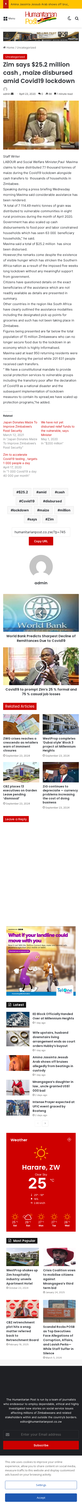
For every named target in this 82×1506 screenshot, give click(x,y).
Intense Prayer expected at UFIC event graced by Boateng (54, 1106)
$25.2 (23, 492)
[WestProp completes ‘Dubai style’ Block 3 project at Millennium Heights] (61, 724)
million (65, 510)
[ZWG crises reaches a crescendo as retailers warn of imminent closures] (21, 724)
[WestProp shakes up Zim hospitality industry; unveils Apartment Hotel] (22, 1257)
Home (10, 47)
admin (6, 93)
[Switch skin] (69, 19)
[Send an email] (12, 93)
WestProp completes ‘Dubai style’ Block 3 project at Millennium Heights (59, 744)
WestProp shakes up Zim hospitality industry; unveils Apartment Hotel (22, 1277)
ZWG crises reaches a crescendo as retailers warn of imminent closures (20, 744)
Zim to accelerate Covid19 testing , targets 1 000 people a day (20, 459)
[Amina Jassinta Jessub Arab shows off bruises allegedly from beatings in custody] (17, 1063)
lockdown (21, 510)
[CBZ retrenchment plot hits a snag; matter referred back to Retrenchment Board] (22, 1309)
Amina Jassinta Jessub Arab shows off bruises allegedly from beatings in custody (53, 1064)
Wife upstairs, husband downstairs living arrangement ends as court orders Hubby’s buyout (54, 1039)
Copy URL (41, 541)
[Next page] (45, 1123)
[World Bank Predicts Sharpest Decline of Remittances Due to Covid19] (41, 613)
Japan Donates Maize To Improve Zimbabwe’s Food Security (20, 426)
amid (42, 492)
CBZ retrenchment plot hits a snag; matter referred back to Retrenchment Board (22, 1331)
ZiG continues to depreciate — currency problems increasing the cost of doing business (60, 794)
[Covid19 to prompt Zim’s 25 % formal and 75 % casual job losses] (41, 666)
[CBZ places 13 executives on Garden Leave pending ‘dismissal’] (21, 772)
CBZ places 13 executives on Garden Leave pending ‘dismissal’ (20, 792)
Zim (51, 519)
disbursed (53, 501)
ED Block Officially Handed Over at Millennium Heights (53, 1016)
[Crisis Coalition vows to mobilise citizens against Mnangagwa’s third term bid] (59, 1257)
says (33, 519)
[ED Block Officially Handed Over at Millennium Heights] (17, 1020)
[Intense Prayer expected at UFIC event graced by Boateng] (17, 1108)
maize (44, 510)
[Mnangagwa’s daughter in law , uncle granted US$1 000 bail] (17, 1087)
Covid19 (28, 501)
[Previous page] (38, 1123)
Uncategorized (26, 47)
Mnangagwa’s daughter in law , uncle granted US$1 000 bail (53, 1086)
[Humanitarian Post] (40, 18)
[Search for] (77, 19)
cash (61, 492)
